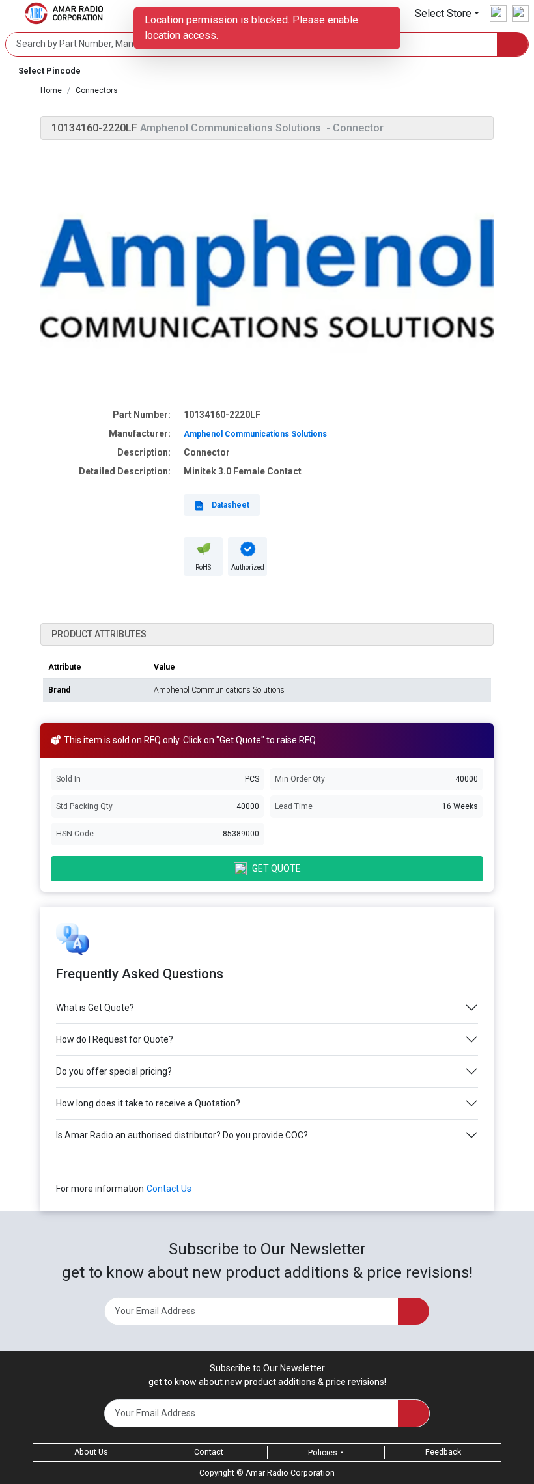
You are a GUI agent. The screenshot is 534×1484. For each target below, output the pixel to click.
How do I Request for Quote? (114, 1039)
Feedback (443, 1452)
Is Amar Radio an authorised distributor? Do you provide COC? (182, 1135)
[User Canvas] (498, 13)
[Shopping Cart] (520, 13)
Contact (208, 1452)
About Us (91, 1452)
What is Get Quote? (95, 1007)
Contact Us (169, 1188)
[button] (447, 13)
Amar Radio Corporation (290, 1472)
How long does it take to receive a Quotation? (148, 1103)
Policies (322, 1452)
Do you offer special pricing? (114, 1071)
